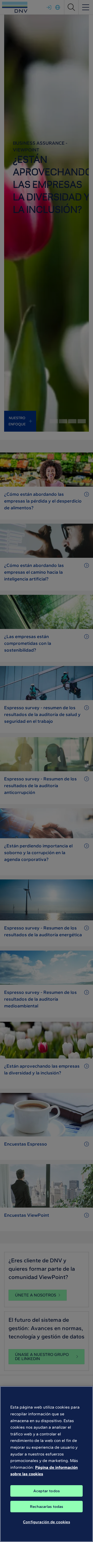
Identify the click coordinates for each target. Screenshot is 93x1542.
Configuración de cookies (46, 1522)
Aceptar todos (46, 1491)
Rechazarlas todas (46, 1506)
